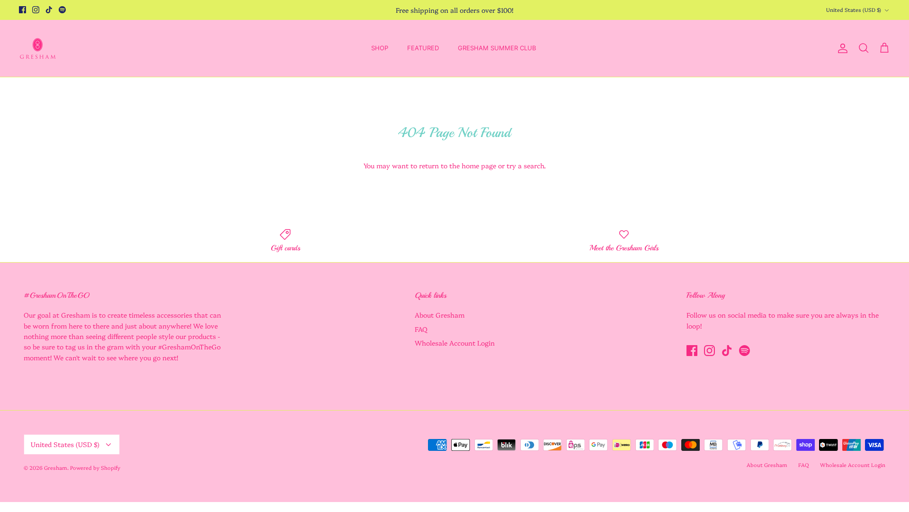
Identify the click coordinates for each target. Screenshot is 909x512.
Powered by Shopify (95, 467)
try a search (525, 165)
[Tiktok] (49, 9)
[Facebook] (22, 9)
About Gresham (439, 315)
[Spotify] (62, 9)
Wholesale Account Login (455, 342)
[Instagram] (35, 9)
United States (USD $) (853, 9)
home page (479, 165)
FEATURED (423, 48)
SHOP (379, 48)
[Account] (840, 48)
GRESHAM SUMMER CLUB (497, 48)
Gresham (55, 467)
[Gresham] (38, 48)
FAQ (421, 329)
